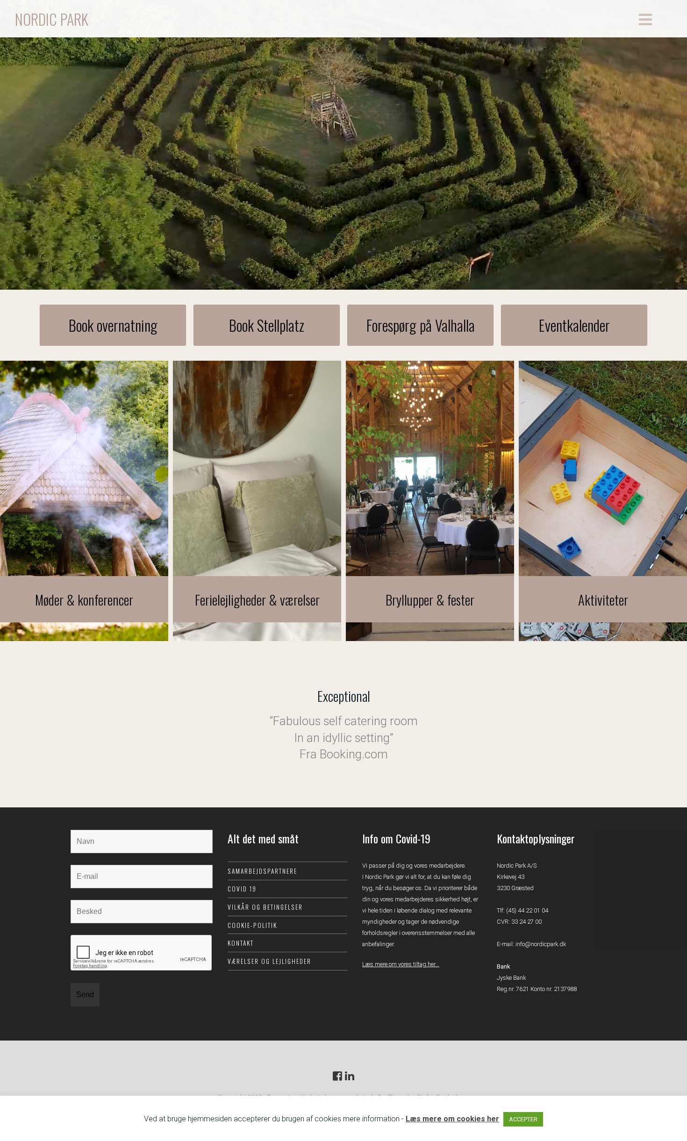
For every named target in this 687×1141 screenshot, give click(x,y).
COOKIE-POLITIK (252, 925)
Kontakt (241, 943)
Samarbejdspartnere (262, 871)
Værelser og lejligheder (269, 961)
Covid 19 (242, 888)
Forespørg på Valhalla (420, 325)
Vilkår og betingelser (265, 907)
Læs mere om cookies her (452, 1118)
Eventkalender (574, 325)
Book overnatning (113, 325)
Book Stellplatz (266, 325)
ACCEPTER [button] (523, 1119)
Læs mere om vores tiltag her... (400, 964)
